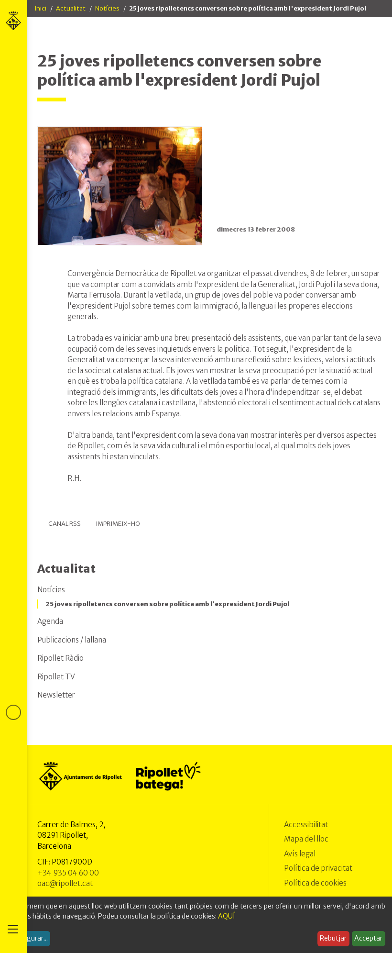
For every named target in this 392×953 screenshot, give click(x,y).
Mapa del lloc (306, 838)
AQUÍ (226, 916)
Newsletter (56, 694)
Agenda (50, 621)
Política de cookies (315, 882)
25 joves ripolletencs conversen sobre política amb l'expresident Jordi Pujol (167, 604)
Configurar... (29, 938)
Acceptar (368, 938)
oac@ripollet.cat (65, 883)
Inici (40, 8)
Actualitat (71, 8)
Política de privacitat (318, 868)
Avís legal (300, 853)
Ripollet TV (56, 676)
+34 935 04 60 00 (68, 872)
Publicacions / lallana (71, 639)
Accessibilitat (306, 824)
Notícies (107, 8)
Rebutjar (333, 938)
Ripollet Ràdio (60, 658)
